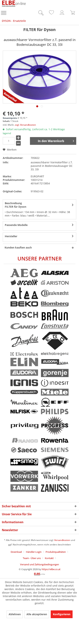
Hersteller (11, 236)
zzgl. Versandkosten (25, 124)
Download (16, 551)
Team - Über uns (32, 558)
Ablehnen (15, 614)
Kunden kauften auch (18, 247)
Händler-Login (34, 551)
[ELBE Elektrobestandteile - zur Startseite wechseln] (14, 3)
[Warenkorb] (72, 13)
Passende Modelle (16, 225)
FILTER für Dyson (15, 204)
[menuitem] (4, 13)
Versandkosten (62, 540)
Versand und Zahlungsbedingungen (39, 564)
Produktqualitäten (56, 551)
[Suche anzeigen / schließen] (40, 13)
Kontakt (49, 558)
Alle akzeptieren (36, 614)
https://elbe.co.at (51, 569)
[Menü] (4, 13)
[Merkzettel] (51, 13)
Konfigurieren (61, 614)
